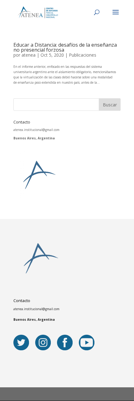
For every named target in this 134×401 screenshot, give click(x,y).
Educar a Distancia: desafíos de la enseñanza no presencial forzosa (65, 47)
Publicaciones (82, 55)
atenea (29, 55)
